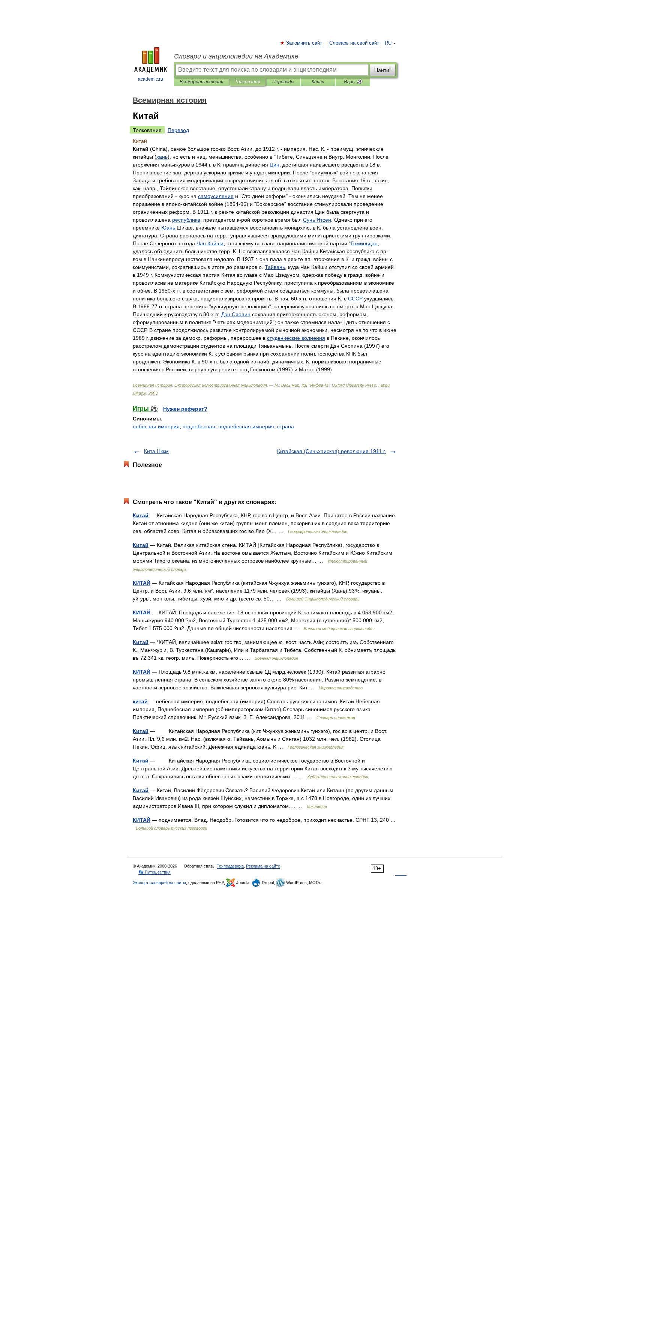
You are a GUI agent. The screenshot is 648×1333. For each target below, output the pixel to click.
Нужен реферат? (185, 409)
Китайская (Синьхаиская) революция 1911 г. (331, 451)
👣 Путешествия (154, 872)
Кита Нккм (156, 451)
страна (285, 426)
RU (388, 43)
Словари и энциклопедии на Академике (236, 56)
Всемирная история (201, 81)
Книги (318, 81)
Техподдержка (230, 866)
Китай (140, 515)
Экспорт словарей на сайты (159, 882)
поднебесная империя (246, 426)
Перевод (178, 130)
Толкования (247, 81)
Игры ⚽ (353, 81)
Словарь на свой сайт (354, 43)
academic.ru (150, 79)
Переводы (283, 81)
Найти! (382, 70)
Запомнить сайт (304, 43)
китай (140, 701)
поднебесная (199, 426)
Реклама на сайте (263, 866)
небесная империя (156, 426)
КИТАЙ (141, 583)
